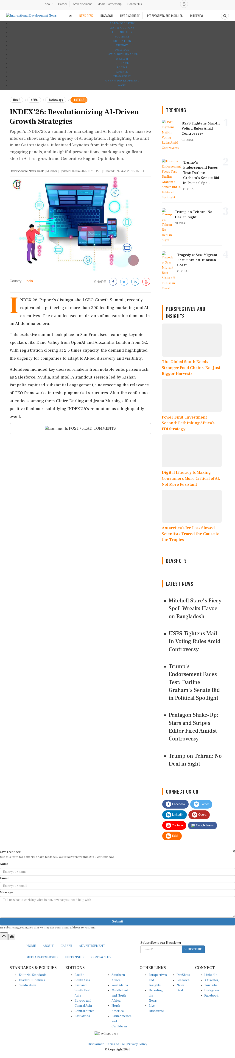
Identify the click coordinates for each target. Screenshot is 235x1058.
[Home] (70, 16)
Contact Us (134, 4)
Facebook (178, 804)
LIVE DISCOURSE (130, 15)
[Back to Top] (4, 936)
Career (62, 4)
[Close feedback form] (233, 851)
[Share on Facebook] (113, 282)
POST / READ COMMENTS (92, 428)
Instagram (211, 990)
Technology (122, 32)
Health (122, 59)
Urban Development (122, 80)
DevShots (183, 975)
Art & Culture (122, 27)
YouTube (211, 985)
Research (183, 980)
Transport (122, 76)
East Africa (82, 1016)
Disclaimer (96, 1044)
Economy (122, 36)
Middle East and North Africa (120, 995)
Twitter (204, 804)
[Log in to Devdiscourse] (184, 4)
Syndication (27, 985)
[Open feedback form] (11, 937)
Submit (117, 921)
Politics (122, 50)
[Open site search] (225, 16)
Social (122, 67)
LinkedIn (177, 814)
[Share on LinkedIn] (135, 282)
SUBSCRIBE (193, 949)
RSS (174, 836)
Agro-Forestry (122, 23)
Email (4, 878)
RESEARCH (107, 15)
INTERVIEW (196, 15)
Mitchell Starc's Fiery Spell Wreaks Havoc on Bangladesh (195, 608)
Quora (201, 814)
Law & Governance (122, 54)
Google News (204, 825)
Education (122, 41)
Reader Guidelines (32, 980)
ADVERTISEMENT (92, 946)
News (34, 100)
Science (122, 63)
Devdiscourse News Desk (27, 171)
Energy (122, 45)
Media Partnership (110, 4)
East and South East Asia (82, 990)
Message (6, 892)
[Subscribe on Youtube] (146, 282)
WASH (122, 85)
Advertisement (82, 4)
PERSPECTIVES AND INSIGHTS (165, 15)
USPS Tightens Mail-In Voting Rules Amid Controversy (195, 641)
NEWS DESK (86, 15)
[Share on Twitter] (124, 282)
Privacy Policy (137, 1044)
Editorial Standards (33, 975)
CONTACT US (101, 957)
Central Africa (84, 1011)
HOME (31, 946)
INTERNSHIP (74, 957)
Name (4, 864)
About (49, 4)
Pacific (79, 975)
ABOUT (48, 946)
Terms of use (116, 1044)
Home (16, 100)
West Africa (120, 985)
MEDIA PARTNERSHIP (42, 957)
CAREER (66, 946)
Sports (122, 72)
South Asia (82, 980)
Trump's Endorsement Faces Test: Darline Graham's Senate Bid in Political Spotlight (194, 682)
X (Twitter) (211, 980)
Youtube (177, 825)
